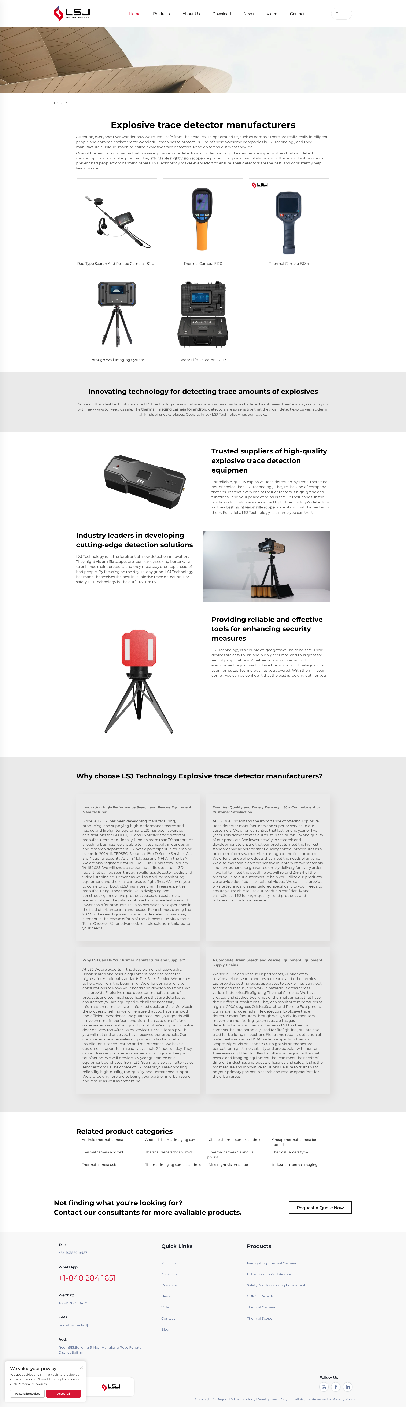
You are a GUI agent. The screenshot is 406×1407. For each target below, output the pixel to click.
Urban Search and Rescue (268, 1274)
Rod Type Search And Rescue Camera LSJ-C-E (118, 263)
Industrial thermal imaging (295, 1165)
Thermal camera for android (168, 1152)
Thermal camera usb (99, 1165)
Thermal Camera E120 (203, 263)
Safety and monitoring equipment (268, 1285)
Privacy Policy (343, 1399)
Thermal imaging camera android (173, 1165)
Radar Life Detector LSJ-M (203, 360)
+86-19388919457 (73, 1253)
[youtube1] (324, 1386)
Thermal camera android (102, 1152)
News (249, 13)
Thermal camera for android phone (231, 1154)
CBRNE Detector (261, 1296)
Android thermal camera (102, 1140)
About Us (191, 13)
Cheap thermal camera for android (293, 1142)
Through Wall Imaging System (117, 360)
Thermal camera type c (291, 1152)
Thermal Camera (261, 1307)
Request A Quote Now (320, 1207)
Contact (297, 13)
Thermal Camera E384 (289, 263)
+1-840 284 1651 (87, 1278)
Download (222, 13)
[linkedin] (347, 1386)
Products (161, 13)
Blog (165, 1329)
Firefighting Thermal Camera (268, 1263)
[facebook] (335, 1386)
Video (272, 13)
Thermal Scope (259, 1318)
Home (134, 13)
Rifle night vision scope (228, 1165)
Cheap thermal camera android (235, 1140)
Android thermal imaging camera (173, 1140)
